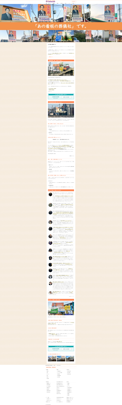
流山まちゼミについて (49, 400)
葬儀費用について (49, 383)
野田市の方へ (67, 360)
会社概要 (68, 383)
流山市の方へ (49, 360)
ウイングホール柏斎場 (60, 372)
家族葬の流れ (48, 387)
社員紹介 (68, 384)
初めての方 (49, 3)
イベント (69, 3)
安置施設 (68, 393)
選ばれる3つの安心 (59, 393)
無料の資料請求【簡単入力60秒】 (60, 397)
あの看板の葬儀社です (70, 387)
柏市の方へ (58, 360)
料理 (47, 375)
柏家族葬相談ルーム (70, 390)
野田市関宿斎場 (59, 375)
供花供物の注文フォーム (69, 400)
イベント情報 (47, 397)
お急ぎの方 (74, 1)
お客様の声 (61, 3)
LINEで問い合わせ (59, 400)
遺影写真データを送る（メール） (70, 397)
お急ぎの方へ (58, 387)
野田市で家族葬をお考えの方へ (60, 384)
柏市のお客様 (69, 372)
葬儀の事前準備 (48, 384)
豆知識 (65, 3)
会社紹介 (73, 3)
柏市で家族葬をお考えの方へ (60, 383)
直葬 (47, 372)
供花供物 (48, 378)
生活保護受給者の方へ (59, 390)
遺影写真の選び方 (49, 390)
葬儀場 (57, 3)
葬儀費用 (54, 3)
